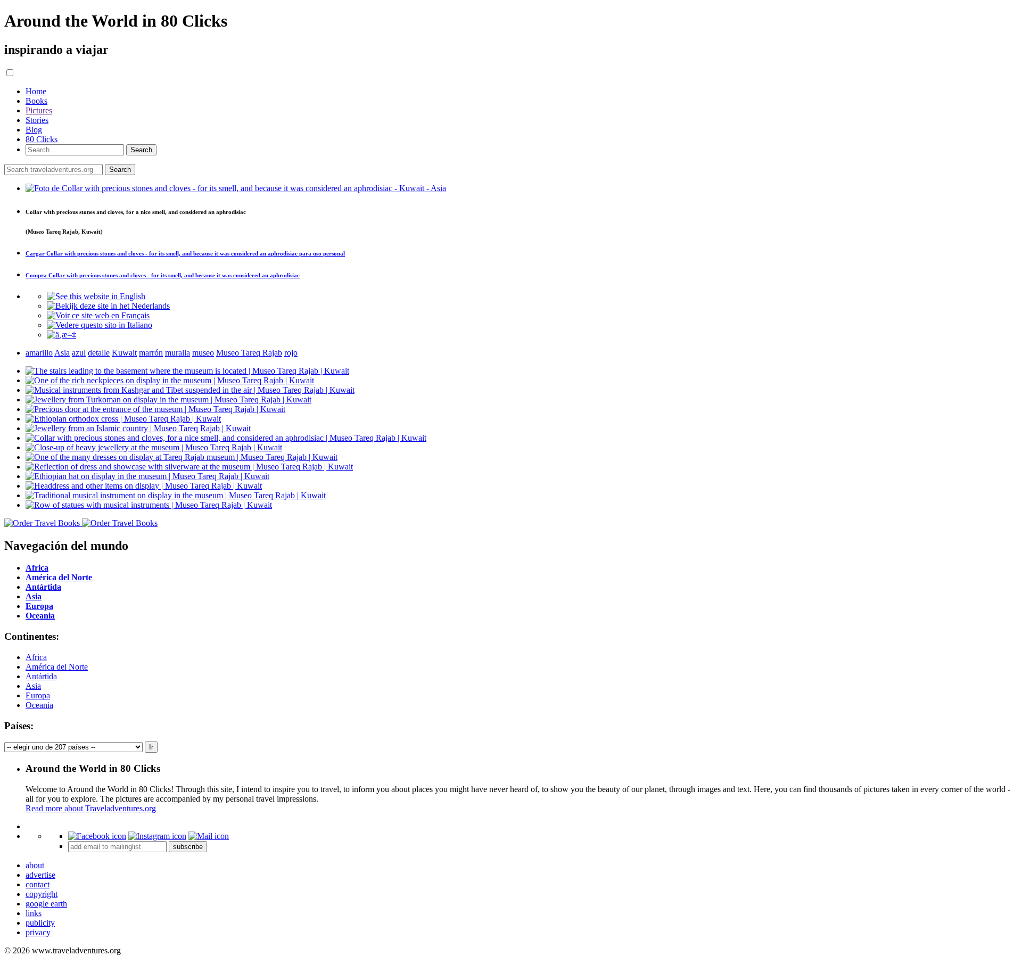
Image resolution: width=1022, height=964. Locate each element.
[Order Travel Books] (81, 523)
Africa (36, 657)
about (35, 865)
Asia (33, 685)
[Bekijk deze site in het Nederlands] (108, 305)
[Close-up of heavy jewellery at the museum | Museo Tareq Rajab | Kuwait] (154, 447)
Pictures (39, 110)
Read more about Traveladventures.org (91, 808)
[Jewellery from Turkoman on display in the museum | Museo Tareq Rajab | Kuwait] (168, 399)
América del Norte (57, 666)
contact (38, 884)
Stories (37, 120)
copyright (41, 894)
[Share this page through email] (208, 836)
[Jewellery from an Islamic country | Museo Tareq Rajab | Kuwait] (138, 428)
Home (36, 91)
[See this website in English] (96, 296)
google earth (46, 903)
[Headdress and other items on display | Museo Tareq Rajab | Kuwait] (144, 485)
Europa (38, 695)
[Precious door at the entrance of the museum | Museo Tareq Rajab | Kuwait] (155, 409)
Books (36, 100)
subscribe (188, 847)
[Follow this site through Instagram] (157, 836)
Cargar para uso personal (185, 253)
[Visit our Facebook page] (97, 836)
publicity (40, 922)
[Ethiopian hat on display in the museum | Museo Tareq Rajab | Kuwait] (147, 476)
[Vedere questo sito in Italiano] (99, 324)
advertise (40, 874)
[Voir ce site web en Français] (98, 315)
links (34, 913)
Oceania (39, 705)
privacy (38, 932)
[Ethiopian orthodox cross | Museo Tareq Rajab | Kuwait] (123, 418)
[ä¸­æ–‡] (61, 334)
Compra (163, 275)
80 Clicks (41, 139)
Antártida (41, 676)
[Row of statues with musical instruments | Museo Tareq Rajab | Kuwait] (149, 504)
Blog (34, 129)
